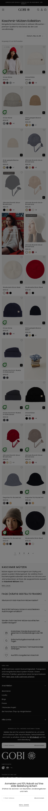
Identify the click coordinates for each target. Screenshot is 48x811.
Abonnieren (39, 798)
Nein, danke (24, 805)
